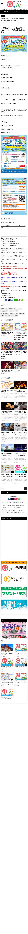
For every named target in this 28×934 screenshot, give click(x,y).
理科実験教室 (9, 315)
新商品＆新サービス (14, 9)
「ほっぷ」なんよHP (7, 239)
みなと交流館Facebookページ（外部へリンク (13, 226)
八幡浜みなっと (5, 313)
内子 (12, 313)
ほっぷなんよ (18, 308)
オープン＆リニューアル (5, 9)
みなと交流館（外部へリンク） (9, 222)
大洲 (3, 315)
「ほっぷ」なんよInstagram (9, 245)
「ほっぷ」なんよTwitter (8, 241)
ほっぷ (11, 308)
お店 (24, 9)
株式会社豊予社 (5, 248)
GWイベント (5, 308)
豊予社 (16, 315)
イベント (3, 320)
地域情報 (22, 313)
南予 (17, 313)
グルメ (21, 9)
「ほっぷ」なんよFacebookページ (10, 243)
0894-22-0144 (6, 293)
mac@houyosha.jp (10, 297)
